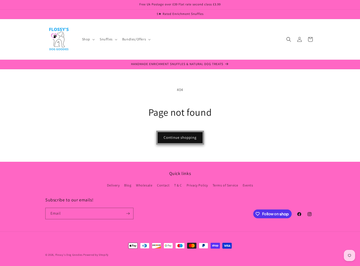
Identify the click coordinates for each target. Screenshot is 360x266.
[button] (88, 39)
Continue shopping (180, 137)
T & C (178, 185)
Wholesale (144, 185)
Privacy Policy (197, 185)
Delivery (113, 185)
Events (248, 185)
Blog (127, 185)
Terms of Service (225, 185)
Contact (163, 185)
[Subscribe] (127, 213)
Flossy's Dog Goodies (69, 254)
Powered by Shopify (95, 254)
